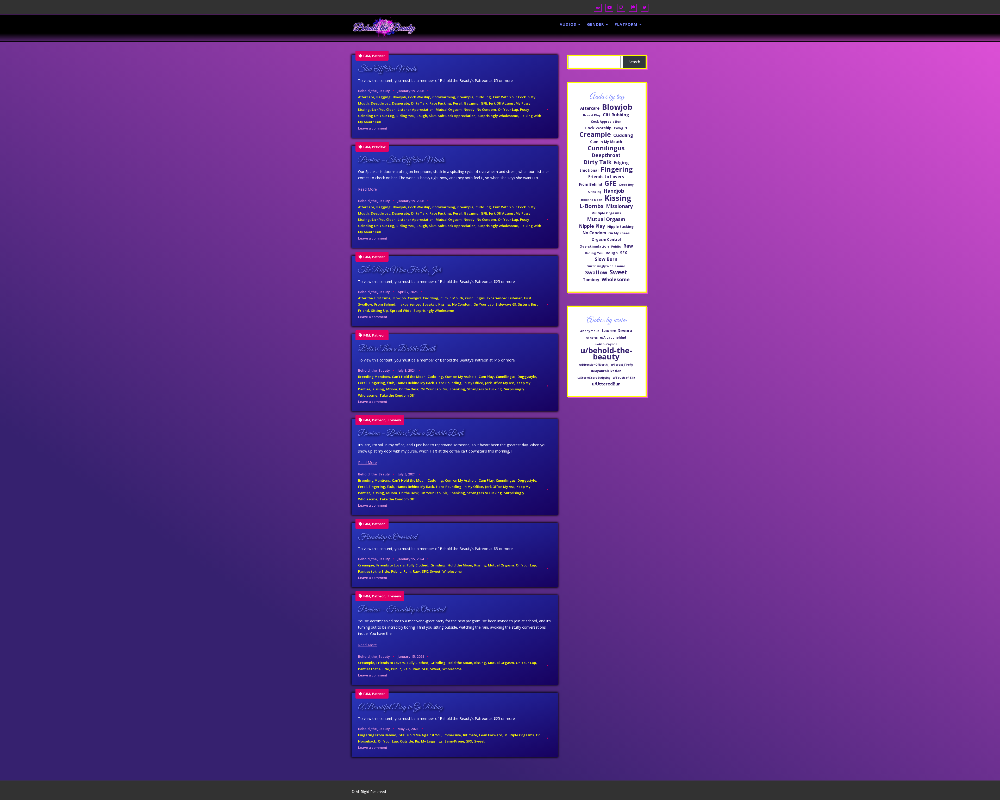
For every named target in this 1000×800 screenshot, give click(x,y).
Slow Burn (606, 259)
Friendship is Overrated (387, 537)
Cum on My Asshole (461, 376)
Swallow (596, 272)
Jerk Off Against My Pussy (509, 103)
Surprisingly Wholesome (498, 115)
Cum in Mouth (451, 298)
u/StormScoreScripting (593, 377)
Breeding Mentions (374, 376)
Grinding (438, 565)
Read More (367, 189)
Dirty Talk (419, 103)
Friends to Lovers (390, 565)
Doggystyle (526, 376)
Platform (626, 24)
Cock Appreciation (606, 121)
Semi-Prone (454, 741)
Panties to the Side (373, 571)
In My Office (473, 382)
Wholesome (452, 571)
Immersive (452, 735)
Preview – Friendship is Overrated (401, 610)
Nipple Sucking (620, 226)
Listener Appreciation (416, 109)
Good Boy (626, 184)
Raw (416, 571)
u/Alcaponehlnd (613, 337)
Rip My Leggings (428, 741)
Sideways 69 (506, 304)
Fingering (377, 382)
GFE (484, 103)
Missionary (619, 206)
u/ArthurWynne (606, 344)
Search (634, 61)
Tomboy (591, 279)
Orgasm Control (606, 239)
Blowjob (399, 97)
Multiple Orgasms (519, 735)
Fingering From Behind (377, 735)
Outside (406, 741)
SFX (425, 571)
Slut (432, 115)
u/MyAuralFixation (606, 371)
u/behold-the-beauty (606, 353)
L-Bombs (591, 206)
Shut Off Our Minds (387, 69)
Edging (621, 162)
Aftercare (366, 97)
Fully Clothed (417, 565)
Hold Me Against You (424, 735)
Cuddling (483, 97)
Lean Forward (490, 735)
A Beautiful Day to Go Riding (400, 707)
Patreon (378, 55)
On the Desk (408, 389)
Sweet (435, 571)
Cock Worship (419, 97)
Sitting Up (379, 310)
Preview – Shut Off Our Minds (401, 160)
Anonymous (589, 331)
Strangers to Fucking (484, 389)
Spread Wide (400, 310)
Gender (595, 24)
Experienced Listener (504, 298)
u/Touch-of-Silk (624, 377)
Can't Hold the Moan (409, 376)
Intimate (470, 735)
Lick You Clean (384, 109)
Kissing (364, 109)
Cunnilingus (475, 298)
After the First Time (374, 298)
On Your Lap (508, 109)
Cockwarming (443, 97)
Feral (457, 103)
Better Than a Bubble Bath (396, 349)
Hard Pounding (448, 382)
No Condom (486, 109)
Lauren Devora (617, 330)
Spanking (457, 389)
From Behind (384, 304)
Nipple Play (592, 226)
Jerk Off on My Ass (499, 382)
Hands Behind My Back (415, 382)
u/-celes (592, 337)
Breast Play (592, 115)
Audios (568, 24)
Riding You (405, 115)
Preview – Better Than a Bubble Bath (410, 433)
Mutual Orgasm (448, 109)
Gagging (471, 103)
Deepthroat (380, 103)
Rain (407, 571)
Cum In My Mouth (606, 141)
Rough (421, 115)
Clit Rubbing (616, 115)
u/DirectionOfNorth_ (594, 364)
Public (396, 571)
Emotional (588, 170)
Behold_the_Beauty (374, 90)
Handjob (614, 191)
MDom (391, 389)
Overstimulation (594, 246)
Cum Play (486, 376)
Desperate (400, 103)
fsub (390, 382)
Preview (379, 147)
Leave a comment (372, 128)
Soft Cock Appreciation (457, 115)
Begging (383, 97)
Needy (469, 109)
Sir (445, 389)
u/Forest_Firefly (622, 364)
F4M (366, 55)
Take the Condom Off (396, 395)
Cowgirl (414, 298)
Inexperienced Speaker (416, 304)
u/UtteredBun (606, 384)
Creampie (465, 97)
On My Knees (619, 233)
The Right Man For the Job (399, 270)
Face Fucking (440, 103)
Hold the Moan (460, 565)
